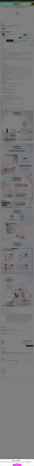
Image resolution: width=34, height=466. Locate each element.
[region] (17, 462)
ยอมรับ (17, 464)
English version (28, 462)
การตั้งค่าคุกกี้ (17, 463)
